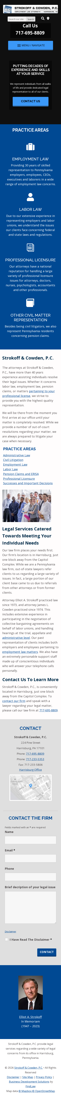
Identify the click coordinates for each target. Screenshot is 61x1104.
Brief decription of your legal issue (30, 887)
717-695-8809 (30, 33)
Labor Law (30, 209)
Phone (9, 869)
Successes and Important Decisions (28, 483)
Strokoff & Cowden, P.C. (28, 1067)
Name (9, 832)
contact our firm (13, 701)
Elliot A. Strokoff (30, 1017)
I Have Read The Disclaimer (31, 939)
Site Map (27, 1077)
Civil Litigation (13, 460)
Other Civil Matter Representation (30, 317)
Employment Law (30, 159)
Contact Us (30, 101)
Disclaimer (10, 931)
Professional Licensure (30, 260)
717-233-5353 (35, 759)
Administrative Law (16, 455)
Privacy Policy (44, 1077)
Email (10, 850)
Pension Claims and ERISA (21, 474)
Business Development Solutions (29, 1081)
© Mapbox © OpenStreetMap (37, 1091)
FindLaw (30, 1086)
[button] (30, 45)
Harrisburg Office (30, 770)
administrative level (16, 638)
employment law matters (20, 652)
